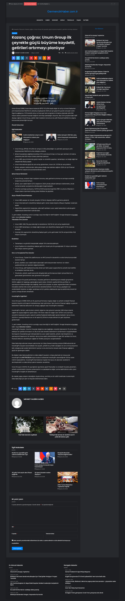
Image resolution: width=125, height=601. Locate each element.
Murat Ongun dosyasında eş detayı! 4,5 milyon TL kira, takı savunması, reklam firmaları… (98, 137)
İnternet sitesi (50, 533)
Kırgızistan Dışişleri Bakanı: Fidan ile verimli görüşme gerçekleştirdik (97, 72)
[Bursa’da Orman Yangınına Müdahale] (90, 163)
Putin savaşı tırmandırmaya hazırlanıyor (44, 466)
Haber (47, 20)
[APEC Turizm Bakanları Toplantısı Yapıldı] (68, 477)
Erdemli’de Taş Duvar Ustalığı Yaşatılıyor (103, 88)
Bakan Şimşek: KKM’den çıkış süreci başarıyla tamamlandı (104, 121)
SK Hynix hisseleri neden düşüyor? (43, 473)
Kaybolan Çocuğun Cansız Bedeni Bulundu (104, 154)
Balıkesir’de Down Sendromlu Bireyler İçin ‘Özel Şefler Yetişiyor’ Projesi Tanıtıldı (104, 43)
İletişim (85, 20)
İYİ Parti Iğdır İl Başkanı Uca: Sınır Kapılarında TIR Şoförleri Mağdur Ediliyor (98, 114)
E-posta (14, 533)
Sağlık (62, 20)
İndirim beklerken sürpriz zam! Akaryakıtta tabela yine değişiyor (33, 137)
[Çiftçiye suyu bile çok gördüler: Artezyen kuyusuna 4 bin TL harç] (90, 146)
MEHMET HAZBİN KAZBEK (22, 53)
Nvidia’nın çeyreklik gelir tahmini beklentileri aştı (20, 453)
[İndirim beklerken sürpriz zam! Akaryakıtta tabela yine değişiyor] (17, 137)
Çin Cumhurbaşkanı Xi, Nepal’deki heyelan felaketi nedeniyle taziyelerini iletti (59, 4)
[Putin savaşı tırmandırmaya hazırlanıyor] (45, 457)
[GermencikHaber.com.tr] (62, 11)
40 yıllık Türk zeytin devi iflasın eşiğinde (22, 473)
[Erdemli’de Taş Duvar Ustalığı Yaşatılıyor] (90, 89)
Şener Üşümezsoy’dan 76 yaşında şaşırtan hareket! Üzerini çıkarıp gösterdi (99, 129)
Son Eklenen (99, 28)
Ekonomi (55, 20)
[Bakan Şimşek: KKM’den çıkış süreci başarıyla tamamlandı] (51, 137)
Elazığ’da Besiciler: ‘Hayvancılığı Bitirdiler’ (65, 453)
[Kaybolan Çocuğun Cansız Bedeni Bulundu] (90, 155)
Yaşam (79, 20)
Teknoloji (70, 20)
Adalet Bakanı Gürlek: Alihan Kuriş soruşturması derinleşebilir (103, 105)
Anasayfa (40, 20)
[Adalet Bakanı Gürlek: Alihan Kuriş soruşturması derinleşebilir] (90, 104)
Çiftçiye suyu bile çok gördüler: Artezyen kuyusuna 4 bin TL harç (104, 146)
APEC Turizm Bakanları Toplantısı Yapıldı (65, 485)
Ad (13, 526)
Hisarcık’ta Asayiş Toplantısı (94, 35)
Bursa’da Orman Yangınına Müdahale (103, 162)
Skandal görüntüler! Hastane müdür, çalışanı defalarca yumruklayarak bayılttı (99, 170)
